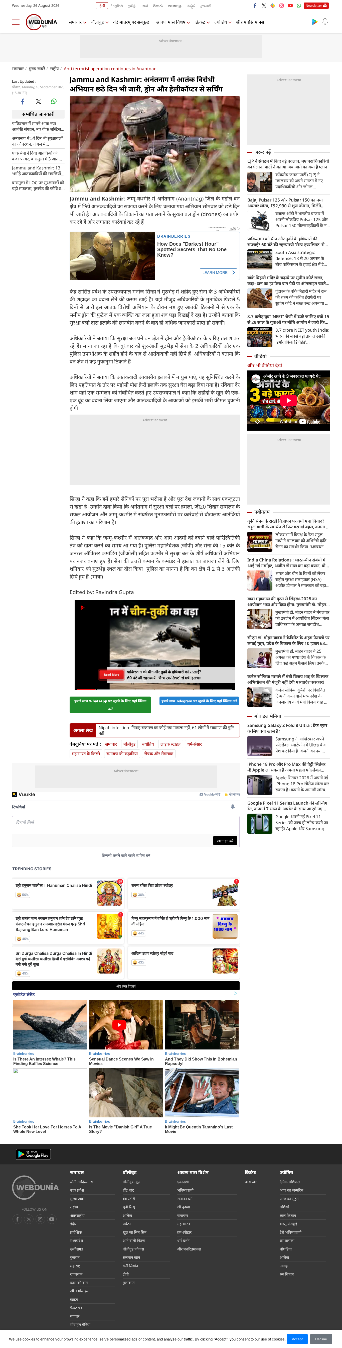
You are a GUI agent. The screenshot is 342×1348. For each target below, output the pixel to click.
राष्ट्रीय (54, 68)
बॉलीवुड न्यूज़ (131, 1181)
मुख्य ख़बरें (37, 68)
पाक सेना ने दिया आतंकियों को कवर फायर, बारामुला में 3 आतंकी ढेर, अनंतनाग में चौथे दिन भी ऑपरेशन (37, 155)
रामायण (182, 1215)
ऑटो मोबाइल (79, 1290)
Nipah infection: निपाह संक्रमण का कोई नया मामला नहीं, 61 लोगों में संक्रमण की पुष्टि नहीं (166, 730)
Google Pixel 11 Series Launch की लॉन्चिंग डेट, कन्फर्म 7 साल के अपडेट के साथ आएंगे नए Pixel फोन (287, 806)
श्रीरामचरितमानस (250, 22)
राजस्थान (76, 1274)
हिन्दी (102, 5)
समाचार (75, 22)
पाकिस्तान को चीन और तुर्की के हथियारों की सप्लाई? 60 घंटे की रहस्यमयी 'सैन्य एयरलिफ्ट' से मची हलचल (285, 241)
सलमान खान (131, 1257)
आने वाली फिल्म (134, 1240)
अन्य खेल (251, 1181)
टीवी (126, 1274)
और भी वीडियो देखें (264, 365)
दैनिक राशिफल (290, 1181)
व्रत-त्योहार (184, 1232)
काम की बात (79, 1282)
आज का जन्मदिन (291, 1190)
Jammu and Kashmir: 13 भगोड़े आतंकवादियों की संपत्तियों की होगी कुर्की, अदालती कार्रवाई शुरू (36, 170)
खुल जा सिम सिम (134, 1232)
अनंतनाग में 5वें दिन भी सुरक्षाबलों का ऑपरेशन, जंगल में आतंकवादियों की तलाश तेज (37, 141)
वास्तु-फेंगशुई (288, 1223)
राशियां (284, 1206)
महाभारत (183, 1223)
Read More (111, 674)
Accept (297, 1339)
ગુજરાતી (205, 5)
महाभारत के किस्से (86, 753)
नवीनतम (262, 512)
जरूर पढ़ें (262, 152)
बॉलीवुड (97, 22)
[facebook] (255, 5)
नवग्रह (284, 1265)
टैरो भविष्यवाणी (290, 1232)
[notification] (325, 22)
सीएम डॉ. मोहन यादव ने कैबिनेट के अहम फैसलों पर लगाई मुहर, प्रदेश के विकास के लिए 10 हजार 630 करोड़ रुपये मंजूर (288, 640)
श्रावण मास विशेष (170, 22)
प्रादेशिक (76, 1232)
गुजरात (75, 1257)
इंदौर (73, 1223)
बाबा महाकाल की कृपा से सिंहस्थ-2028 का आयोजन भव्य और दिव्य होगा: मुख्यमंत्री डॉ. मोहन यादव (286, 601)
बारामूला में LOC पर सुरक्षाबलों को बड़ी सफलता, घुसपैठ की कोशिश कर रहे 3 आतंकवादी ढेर (38, 185)
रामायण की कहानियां (122, 753)
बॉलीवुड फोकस (133, 1248)
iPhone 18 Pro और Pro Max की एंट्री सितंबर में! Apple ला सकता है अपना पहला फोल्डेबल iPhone (286, 767)
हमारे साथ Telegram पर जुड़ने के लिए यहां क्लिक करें (199, 701)
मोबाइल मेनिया (267, 716)
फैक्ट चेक (77, 1307)
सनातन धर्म (185, 1198)
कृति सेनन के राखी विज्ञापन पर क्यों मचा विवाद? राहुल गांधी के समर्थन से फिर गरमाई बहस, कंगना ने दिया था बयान (287, 524)
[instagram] (281, 5)
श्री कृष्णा (183, 1206)
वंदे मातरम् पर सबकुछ (131, 22)
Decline (321, 1339)
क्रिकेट (200, 22)
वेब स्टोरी (129, 1198)
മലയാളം (175, 5)
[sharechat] (272, 5)
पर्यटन (127, 1223)
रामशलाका (287, 1240)
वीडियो (260, 356)
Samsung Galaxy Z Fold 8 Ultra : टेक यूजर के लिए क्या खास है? (287, 728)
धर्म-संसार (194, 744)
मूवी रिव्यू (129, 1206)
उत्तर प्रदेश (77, 1190)
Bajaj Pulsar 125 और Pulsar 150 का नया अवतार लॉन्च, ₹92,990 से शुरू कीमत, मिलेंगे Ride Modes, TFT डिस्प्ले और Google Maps (287, 203)
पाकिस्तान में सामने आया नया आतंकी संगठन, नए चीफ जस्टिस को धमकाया (36, 126)
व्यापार (74, 1316)
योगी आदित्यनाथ (81, 1181)
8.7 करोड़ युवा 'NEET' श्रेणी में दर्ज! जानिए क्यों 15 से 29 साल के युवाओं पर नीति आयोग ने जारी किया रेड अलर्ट (288, 319)
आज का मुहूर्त (289, 1198)
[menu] (17, 22)
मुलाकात (129, 1282)
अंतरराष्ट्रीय (77, 1215)
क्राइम (74, 1299)
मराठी (144, 5)
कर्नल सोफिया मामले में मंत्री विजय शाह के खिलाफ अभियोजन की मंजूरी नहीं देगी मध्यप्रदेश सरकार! (287, 679)
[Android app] (33, 1154)
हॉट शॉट (128, 1190)
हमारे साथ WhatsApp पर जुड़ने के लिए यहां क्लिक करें (110, 705)
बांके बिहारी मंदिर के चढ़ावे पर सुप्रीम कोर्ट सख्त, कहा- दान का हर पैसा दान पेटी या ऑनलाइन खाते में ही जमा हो (288, 280)
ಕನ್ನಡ (191, 5)
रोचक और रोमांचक (158, 753)
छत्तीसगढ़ (76, 1248)
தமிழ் (131, 5)
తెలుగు (158, 5)
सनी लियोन (130, 1265)
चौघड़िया (286, 1248)
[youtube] (290, 5)
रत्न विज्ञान (287, 1274)
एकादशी (183, 1181)
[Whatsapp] (299, 5)
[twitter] (264, 5)
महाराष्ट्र (75, 1265)
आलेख (127, 1215)
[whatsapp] (53, 101)
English (116, 5)
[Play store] (315, 22)
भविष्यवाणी (185, 1190)
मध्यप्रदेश (76, 1240)
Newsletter (314, 5)
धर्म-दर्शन (183, 1240)
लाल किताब (288, 1215)
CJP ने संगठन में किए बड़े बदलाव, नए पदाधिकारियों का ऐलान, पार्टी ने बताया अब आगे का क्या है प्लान (288, 164)
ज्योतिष (220, 22)
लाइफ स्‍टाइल (170, 744)
